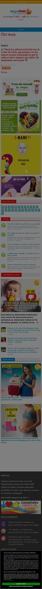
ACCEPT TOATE (21, 584)
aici (20, 565)
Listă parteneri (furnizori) (9, 580)
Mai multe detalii (10, 559)
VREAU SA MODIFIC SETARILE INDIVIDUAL (21, 586)
